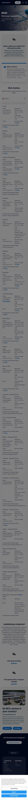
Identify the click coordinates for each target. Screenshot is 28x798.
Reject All (14, 792)
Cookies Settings (14, 788)
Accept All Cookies (14, 795)
